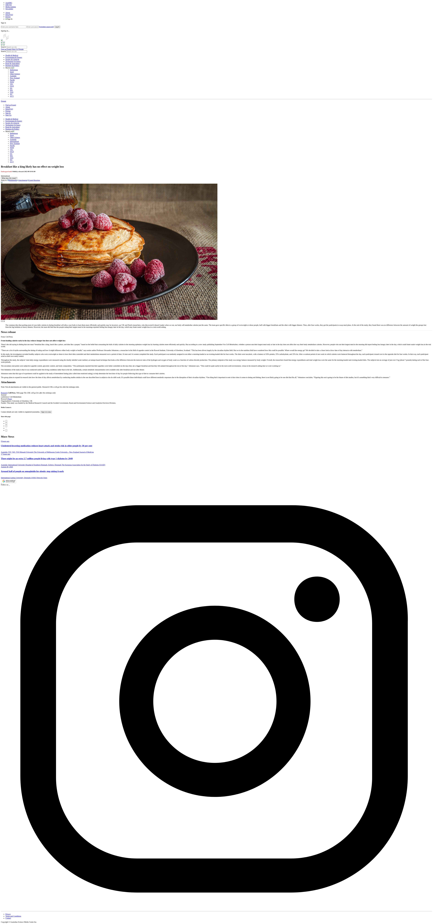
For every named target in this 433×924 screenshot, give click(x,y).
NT (11, 94)
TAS (11, 92)
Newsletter (9, 9)
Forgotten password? (46, 27)
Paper (10, 399)
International (14, 142)
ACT (12, 96)
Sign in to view (46, 412)
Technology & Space (12, 61)
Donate (21, 49)
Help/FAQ (9, 15)
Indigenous (14, 70)
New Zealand (15, 78)
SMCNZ (8, 5)
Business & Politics (12, 66)
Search (3, 47)
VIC (11, 84)
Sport (12, 72)
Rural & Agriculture (12, 63)
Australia (13, 76)
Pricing (7, 17)
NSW (12, 82)
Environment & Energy (13, 57)
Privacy (8, 914)
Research (4, 393)
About (7, 13)
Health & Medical (11, 55)
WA (11, 90)
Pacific (12, 80)
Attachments (22, 180)
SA (11, 88)
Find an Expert (6, 49)
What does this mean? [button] (9, 178)
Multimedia (13, 180)
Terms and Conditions (13, 916)
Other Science (15, 74)
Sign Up (15, 49)
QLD (12, 86)
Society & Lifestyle (12, 59)
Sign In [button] (9, 19)
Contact (8, 918)
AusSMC (8, 3)
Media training (10, 7)
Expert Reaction (34, 180)
